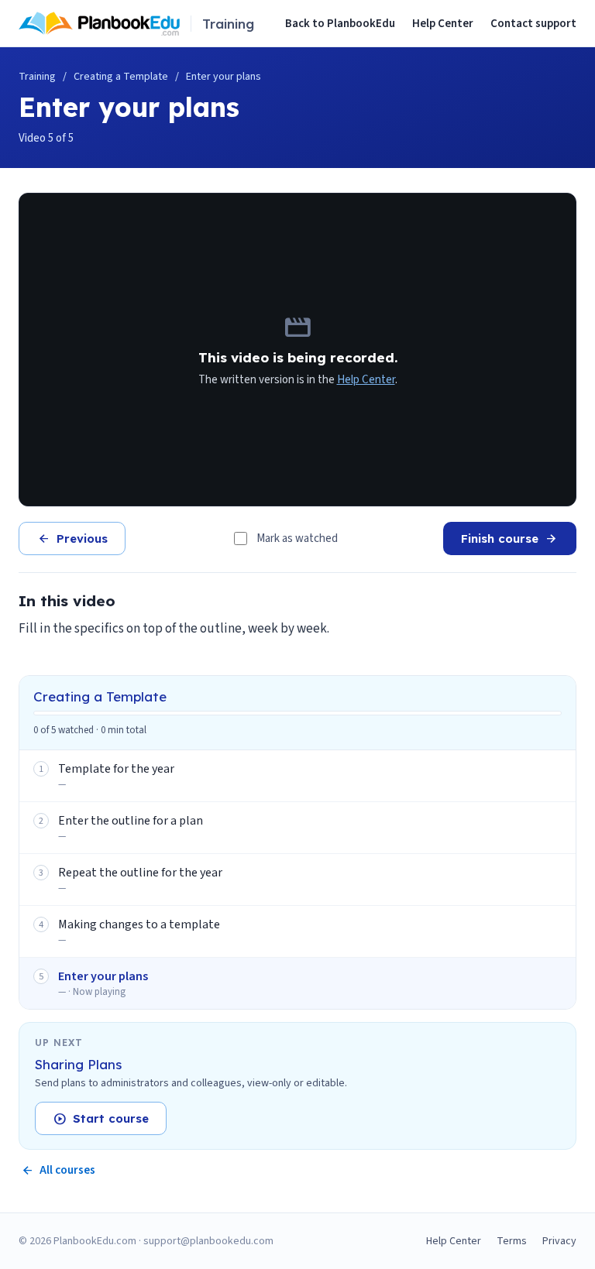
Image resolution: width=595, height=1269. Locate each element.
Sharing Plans (78, 1064)
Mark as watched (297, 538)
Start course (101, 1118)
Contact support (533, 23)
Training (37, 76)
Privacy (559, 1241)
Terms (512, 1241)
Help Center (442, 23)
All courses (57, 1170)
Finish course (510, 538)
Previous (72, 538)
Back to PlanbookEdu (340, 23)
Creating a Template (121, 76)
